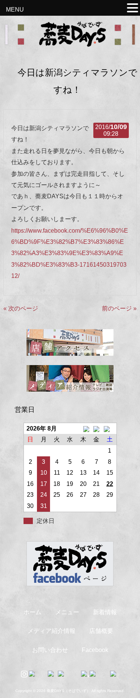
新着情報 (105, 612)
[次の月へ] (109, 428)
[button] (132, 9)
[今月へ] (96, 428)
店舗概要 (101, 631)
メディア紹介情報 (51, 631)
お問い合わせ (50, 650)
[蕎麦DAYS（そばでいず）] (70, 43)
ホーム (32, 612)
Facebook (95, 650)
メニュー (67, 612)
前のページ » (119, 308)
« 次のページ (20, 308)
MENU (15, 9)
